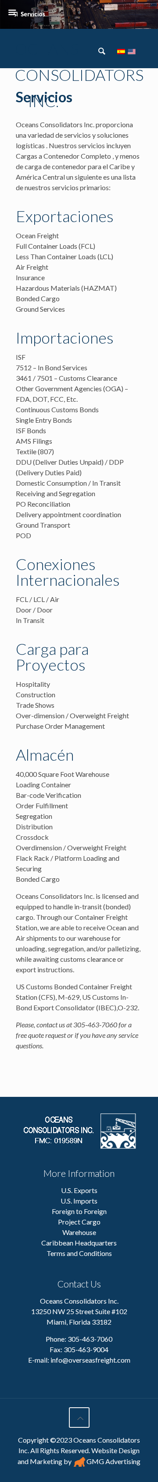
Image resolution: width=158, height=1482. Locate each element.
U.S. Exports (79, 1190)
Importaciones (65, 337)
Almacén (45, 754)
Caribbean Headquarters (79, 1242)
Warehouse (79, 1232)
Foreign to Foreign (79, 1211)
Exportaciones (65, 216)
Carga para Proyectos (52, 656)
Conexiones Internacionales (68, 571)
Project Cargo (79, 1222)
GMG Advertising (112, 1461)
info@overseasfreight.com (90, 1360)
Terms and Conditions (79, 1253)
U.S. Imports (79, 1201)
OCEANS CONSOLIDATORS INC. (44, 50)
